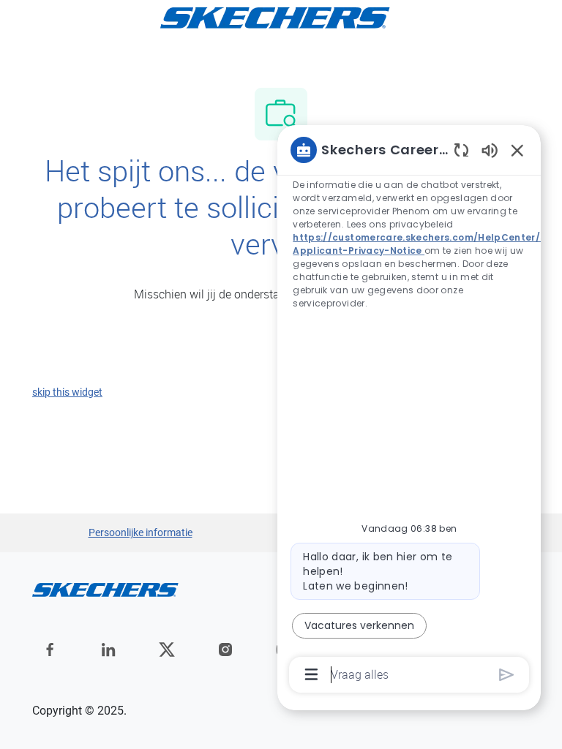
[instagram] (225, 649)
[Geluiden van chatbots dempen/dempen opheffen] (490, 149)
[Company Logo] (275, 17)
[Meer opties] (311, 674)
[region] (409, 411)
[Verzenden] (507, 675)
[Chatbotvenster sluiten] (517, 150)
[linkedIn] (108, 649)
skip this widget (67, 392)
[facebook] (49, 649)
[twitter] (166, 649)
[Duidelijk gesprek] (461, 149)
